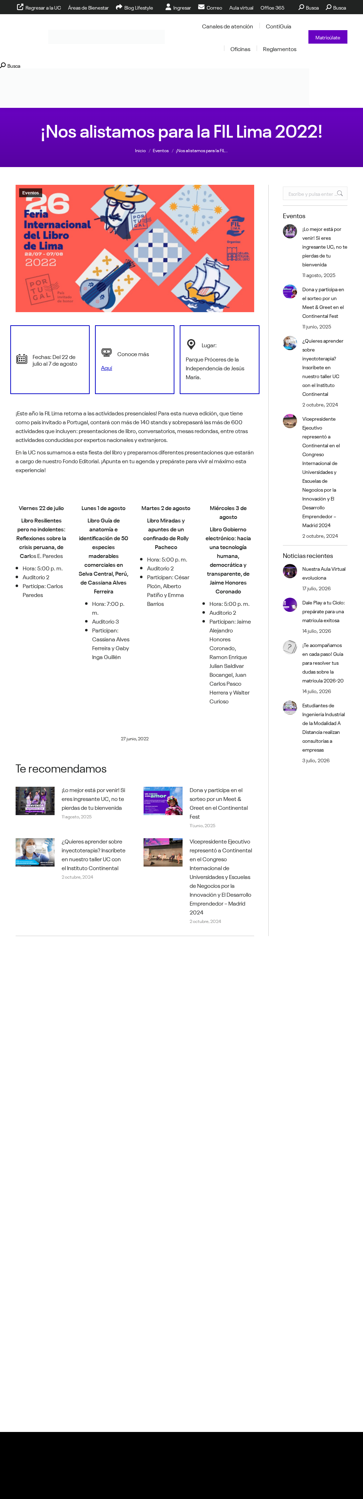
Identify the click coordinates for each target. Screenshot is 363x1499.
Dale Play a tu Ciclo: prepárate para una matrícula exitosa (323, 610)
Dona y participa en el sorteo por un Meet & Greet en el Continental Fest (219, 802)
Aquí (106, 367)
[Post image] (35, 801)
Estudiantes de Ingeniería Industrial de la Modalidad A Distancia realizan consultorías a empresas (323, 727)
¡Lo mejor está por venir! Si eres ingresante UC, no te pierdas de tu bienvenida (93, 798)
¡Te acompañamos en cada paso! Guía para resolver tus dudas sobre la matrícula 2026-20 (323, 662)
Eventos (30, 192)
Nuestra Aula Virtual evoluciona (324, 573)
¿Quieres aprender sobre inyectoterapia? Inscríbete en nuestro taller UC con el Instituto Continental (93, 854)
